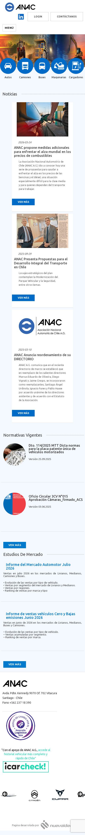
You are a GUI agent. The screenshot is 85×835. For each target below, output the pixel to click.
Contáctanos (67, 16)
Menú (9, 27)
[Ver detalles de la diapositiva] (12, 795)
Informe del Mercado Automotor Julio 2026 (38, 566)
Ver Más (23, 202)
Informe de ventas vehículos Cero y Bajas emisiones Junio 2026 (40, 615)
